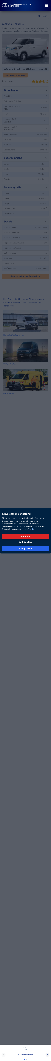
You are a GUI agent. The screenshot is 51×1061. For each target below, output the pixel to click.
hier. (33, 529)
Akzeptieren (25, 548)
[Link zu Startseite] (5, 5)
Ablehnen (25, 536)
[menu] (46, 5)
